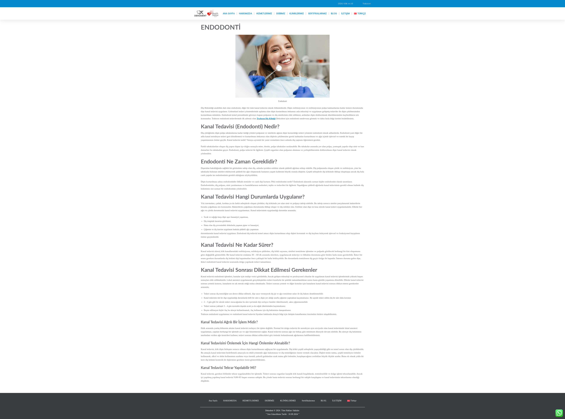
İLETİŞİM (345, 13)
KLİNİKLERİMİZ (296, 13)
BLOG (334, 13)
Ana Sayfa (229, 13)
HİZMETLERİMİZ (264, 13)
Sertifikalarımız (317, 13)
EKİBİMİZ (280, 13)
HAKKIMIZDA (245, 13)
